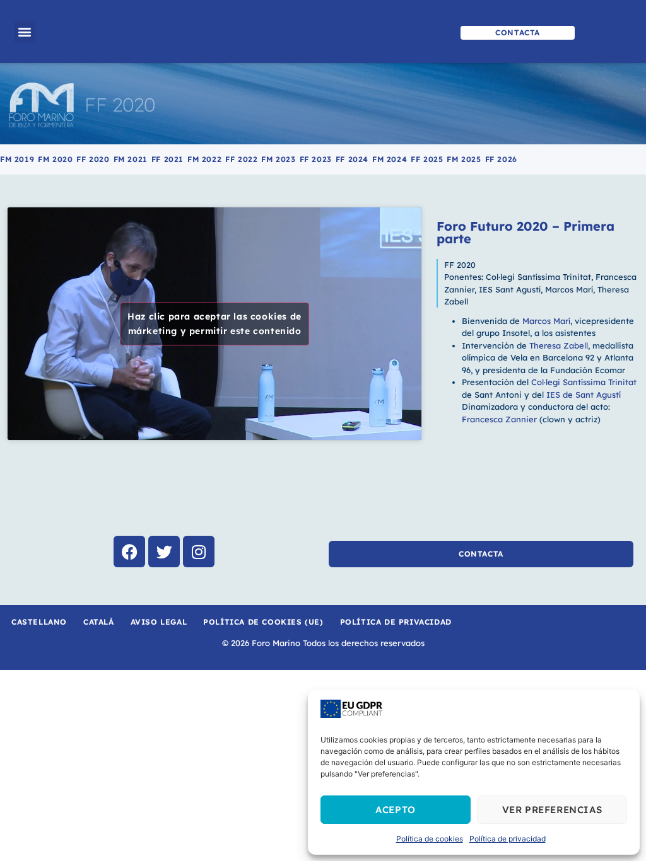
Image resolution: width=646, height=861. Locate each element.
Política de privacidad (507, 838)
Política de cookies (429, 838)
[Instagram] (198, 551)
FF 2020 (120, 105)
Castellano (39, 622)
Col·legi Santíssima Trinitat (538, 277)
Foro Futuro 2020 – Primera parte (525, 232)
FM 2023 (278, 159)
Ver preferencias (552, 810)
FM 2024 (389, 159)
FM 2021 (131, 159)
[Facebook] (129, 551)
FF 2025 (427, 159)
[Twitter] (164, 551)
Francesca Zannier (500, 419)
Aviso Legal (159, 622)
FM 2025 (464, 159)
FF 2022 (241, 159)
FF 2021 (167, 159)
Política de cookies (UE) (263, 622)
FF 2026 (501, 159)
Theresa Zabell (558, 345)
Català (98, 622)
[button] (24, 31)
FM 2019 (17, 159)
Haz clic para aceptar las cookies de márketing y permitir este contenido (214, 324)
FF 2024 (352, 159)
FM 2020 (55, 159)
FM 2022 (204, 159)
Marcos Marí (569, 289)
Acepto (395, 810)
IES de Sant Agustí (582, 395)
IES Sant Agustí (510, 289)
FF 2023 (316, 159)
